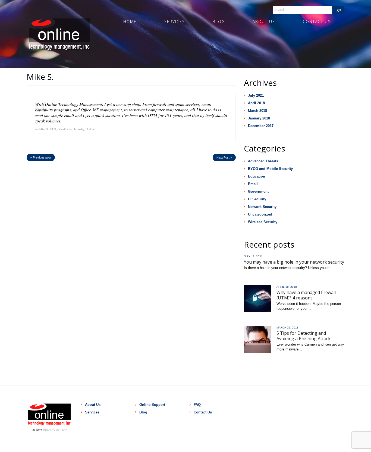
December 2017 (260, 126)
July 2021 (256, 95)
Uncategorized (260, 214)
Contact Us (317, 21)
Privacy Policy (55, 430)
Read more (253, 275)
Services (174, 21)
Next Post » (224, 157)
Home (130, 21)
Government (258, 191)
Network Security (262, 207)
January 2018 (259, 118)
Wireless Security (262, 222)
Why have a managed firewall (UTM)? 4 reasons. (306, 295)
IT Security (257, 199)
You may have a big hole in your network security (294, 262)
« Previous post (40, 157)
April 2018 (256, 103)
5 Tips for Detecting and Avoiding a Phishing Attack (303, 336)
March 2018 (257, 111)
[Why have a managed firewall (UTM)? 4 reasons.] (257, 298)
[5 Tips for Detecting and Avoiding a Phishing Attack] (257, 339)
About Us (264, 21)
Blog (219, 21)
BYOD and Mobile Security (270, 169)
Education (256, 176)
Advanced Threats (263, 161)
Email (253, 184)
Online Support (152, 405)
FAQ (197, 405)
